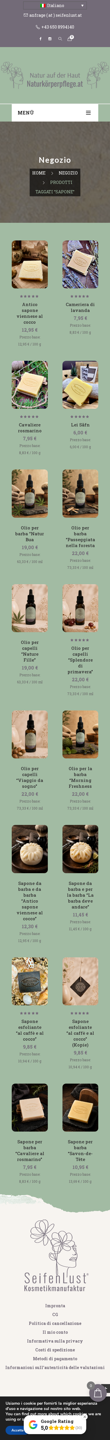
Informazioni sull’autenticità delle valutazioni (55, 1367)
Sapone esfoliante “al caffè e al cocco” (30, 1030)
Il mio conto (55, 1332)
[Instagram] (50, 39)
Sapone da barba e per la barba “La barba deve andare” (80, 895)
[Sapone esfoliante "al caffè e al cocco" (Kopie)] (80, 981)
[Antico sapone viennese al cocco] (30, 264)
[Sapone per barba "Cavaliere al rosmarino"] (30, 1108)
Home (38, 173)
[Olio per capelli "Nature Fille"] (30, 608)
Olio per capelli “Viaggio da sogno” (29, 777)
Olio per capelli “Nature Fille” (30, 651)
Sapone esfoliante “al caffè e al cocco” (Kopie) (80, 1033)
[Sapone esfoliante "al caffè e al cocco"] (30, 981)
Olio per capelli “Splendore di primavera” (80, 660)
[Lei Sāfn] (80, 385)
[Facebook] (40, 39)
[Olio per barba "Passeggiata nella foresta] (80, 493)
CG (55, 1314)
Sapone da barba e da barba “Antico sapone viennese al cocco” (29, 900)
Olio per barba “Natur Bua (29, 533)
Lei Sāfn (80, 425)
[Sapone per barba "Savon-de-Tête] (80, 1108)
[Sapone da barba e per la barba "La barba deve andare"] (80, 849)
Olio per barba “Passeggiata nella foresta (80, 536)
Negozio (68, 173)
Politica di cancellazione (55, 1323)
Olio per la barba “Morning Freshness (80, 777)
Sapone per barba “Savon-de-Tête (80, 1150)
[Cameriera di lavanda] (80, 264)
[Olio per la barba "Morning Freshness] (80, 734)
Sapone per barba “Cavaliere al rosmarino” (29, 1150)
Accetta (17, 1430)
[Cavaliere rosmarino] (30, 385)
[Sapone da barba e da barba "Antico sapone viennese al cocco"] (30, 849)
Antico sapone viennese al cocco (29, 313)
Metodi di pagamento (55, 1358)
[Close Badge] (85, 1417)
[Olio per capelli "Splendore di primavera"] (80, 608)
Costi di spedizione (55, 1350)
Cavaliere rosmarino (30, 428)
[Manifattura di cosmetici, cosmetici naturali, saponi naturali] (55, 75)
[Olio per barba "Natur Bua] (30, 493)
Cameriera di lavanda (80, 307)
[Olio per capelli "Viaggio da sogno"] (30, 734)
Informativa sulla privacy (55, 1341)
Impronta (55, 1305)
